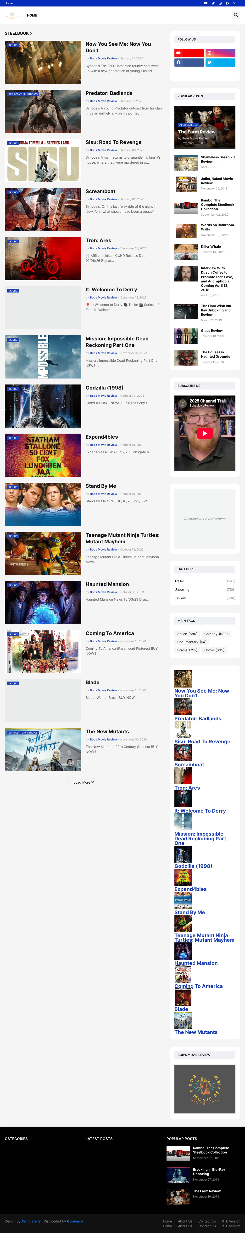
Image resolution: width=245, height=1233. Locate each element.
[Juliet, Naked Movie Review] (186, 184)
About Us (185, 1221)
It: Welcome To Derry (111, 289)
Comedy (216, 634)
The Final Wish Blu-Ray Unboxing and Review (217, 310)
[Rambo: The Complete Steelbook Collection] (186, 206)
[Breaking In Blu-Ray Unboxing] (178, 1175)
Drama (187, 650)
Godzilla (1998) (105, 388)
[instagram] (220, 3)
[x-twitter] (234, 3)
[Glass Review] (186, 336)
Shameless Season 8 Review (218, 159)
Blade (93, 682)
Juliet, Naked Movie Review (217, 181)
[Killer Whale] (186, 252)
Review (204, 598)
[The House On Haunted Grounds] (186, 358)
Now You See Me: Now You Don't (118, 47)
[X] (189, 72)
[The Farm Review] (178, 1196)
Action (187, 634)
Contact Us (207, 1221)
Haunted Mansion (107, 584)
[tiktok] (213, 3)
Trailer (204, 581)
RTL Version (231, 1221)
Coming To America (110, 633)
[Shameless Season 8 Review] (186, 163)
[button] (236, 15)
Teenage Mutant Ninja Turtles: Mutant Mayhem (123, 538)
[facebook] (227, 3)
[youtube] (206, 3)
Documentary (191, 642)
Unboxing (204, 589)
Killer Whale (211, 246)
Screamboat (100, 191)
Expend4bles (102, 437)
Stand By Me (101, 486)
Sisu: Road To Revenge (114, 142)
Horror (214, 650)
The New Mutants (107, 731)
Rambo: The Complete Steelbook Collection (217, 204)
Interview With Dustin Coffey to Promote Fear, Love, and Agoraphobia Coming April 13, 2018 (217, 279)
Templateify (31, 1221)
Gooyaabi (75, 1221)
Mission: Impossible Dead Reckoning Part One (117, 342)
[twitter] (220, 62)
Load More (81, 782)
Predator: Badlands (109, 93)
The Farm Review (207, 1191)
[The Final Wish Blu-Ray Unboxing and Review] (186, 311)
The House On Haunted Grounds (215, 354)
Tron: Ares (98, 240)
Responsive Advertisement (205, 519)
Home (9, 3)
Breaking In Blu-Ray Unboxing (209, 1171)
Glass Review (212, 330)
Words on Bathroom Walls (217, 227)
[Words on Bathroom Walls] (186, 230)
